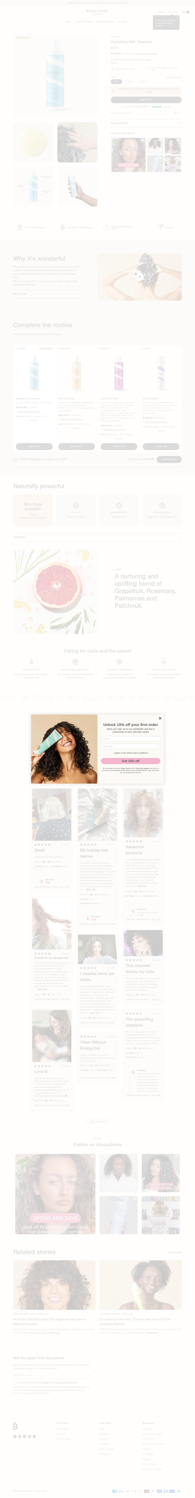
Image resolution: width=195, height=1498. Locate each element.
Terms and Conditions (142, 768)
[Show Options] (158, 746)
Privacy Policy (125, 768)
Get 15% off (130, 761)
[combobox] (130, 746)
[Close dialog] (160, 718)
